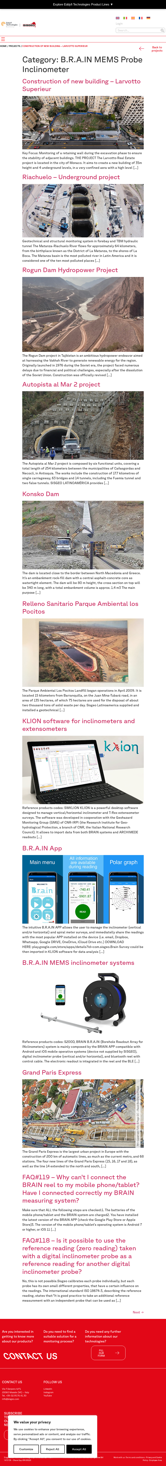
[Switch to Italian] (125, 18)
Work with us (119, 1457)
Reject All (52, 1449)
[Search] (162, 30)
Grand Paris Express (52, 1072)
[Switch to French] (141, 18)
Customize (26, 1449)
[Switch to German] (148, 18)
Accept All (79, 1449)
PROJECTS (14, 46)
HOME (3, 46)
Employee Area (155, 1460)
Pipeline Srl (97, 1457)
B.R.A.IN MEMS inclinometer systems (78, 962)
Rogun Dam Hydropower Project (70, 269)
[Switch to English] (117, 18)
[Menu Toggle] (3, 39)
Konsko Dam (40, 493)
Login (119, 23)
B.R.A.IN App (42, 848)
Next (138, 1312)
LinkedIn (48, 1388)
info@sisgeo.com (10, 1399)
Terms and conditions (135, 1457)
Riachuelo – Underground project (71, 176)
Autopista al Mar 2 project (61, 384)
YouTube (48, 1395)
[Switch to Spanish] (133, 18)
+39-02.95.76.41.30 (16, 1395)
